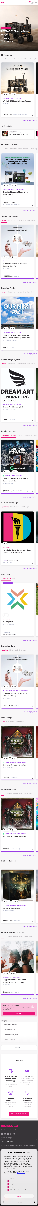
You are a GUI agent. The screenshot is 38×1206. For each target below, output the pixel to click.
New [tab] (13, 578)
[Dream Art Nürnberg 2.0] (17, 384)
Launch (18, 1013)
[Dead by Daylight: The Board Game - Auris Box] (17, 456)
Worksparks (8, 622)
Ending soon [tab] (23, 650)
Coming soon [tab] (6, 578)
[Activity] (29, 3)
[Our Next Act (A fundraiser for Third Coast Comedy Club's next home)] (17, 313)
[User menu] (32, 2)
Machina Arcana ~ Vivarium (14, 765)
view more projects (29, 120)
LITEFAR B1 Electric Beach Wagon (17, 101)
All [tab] (2, 59)
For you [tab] (4, 220)
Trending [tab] (4, 650)
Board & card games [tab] (8, 435)
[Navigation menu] (36, 3)
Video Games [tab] (28, 435)
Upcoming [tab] (11, 220)
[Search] (25, 2)
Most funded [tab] (13, 650)
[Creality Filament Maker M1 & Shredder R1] (17, 169)
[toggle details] (33, 116)
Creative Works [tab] (23, 59)
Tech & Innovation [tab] (11, 59)
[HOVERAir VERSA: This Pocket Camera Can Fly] (17, 241)
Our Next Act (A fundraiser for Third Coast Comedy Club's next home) (17, 337)
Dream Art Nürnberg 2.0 (13, 407)
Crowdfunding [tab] (21, 220)
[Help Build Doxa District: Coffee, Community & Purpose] (17, 527)
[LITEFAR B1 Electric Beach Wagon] (17, 78)
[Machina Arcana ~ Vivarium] (17, 742)
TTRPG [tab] (19, 435)
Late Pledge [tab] (31, 220)
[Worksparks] (17, 599)
